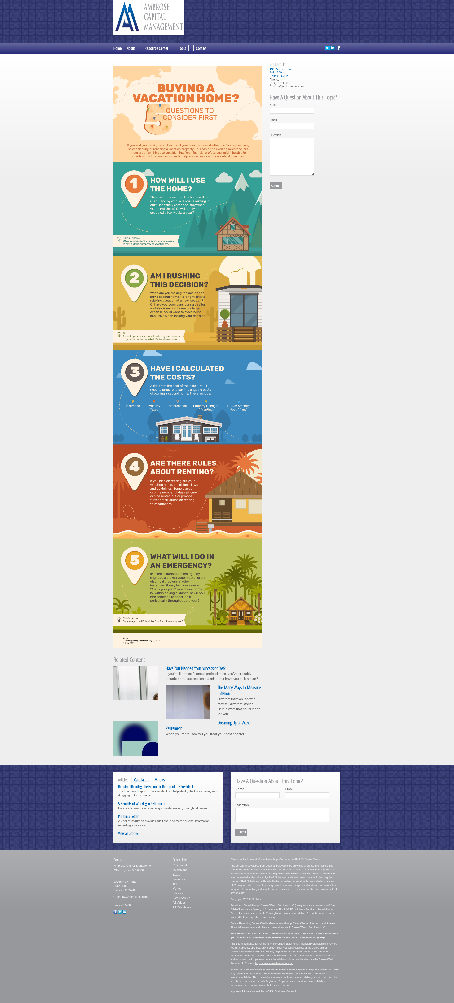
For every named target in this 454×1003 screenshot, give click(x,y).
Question (275, 135)
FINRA (283, 909)
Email (273, 120)
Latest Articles (181, 898)
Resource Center (156, 48)
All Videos (179, 902)
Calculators (141, 780)
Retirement (180, 865)
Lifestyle (178, 893)
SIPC (291, 909)
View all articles (128, 833)
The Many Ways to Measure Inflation (239, 690)
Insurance (179, 879)
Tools (182, 48)
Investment (180, 870)
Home (118, 48)
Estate (177, 874)
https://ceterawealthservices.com (274, 963)
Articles (123, 780)
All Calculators (182, 907)
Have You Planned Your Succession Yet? (195, 668)
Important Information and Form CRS (252, 991)
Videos (160, 780)
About (131, 48)
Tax (175, 884)
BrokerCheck (312, 859)
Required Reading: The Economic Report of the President (155, 786)
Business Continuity (286, 991)
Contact (201, 48)
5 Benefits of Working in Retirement (141, 803)
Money (177, 888)
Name (273, 105)
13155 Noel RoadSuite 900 (281, 71)
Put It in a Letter (128, 816)
